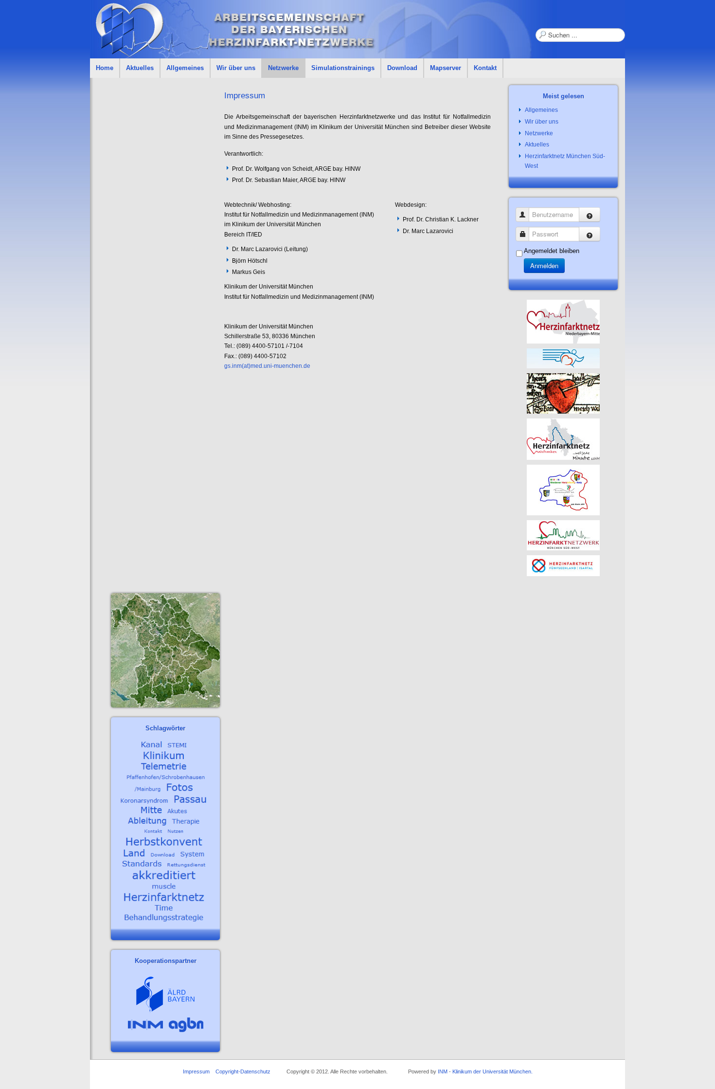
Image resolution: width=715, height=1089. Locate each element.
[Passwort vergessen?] (589, 234)
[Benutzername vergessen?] (589, 214)
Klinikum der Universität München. (492, 1071)
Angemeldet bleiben (551, 250)
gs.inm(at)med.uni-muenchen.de (267, 366)
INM (442, 1071)
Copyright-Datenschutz (242, 1071)
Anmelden (544, 265)
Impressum (196, 1071)
